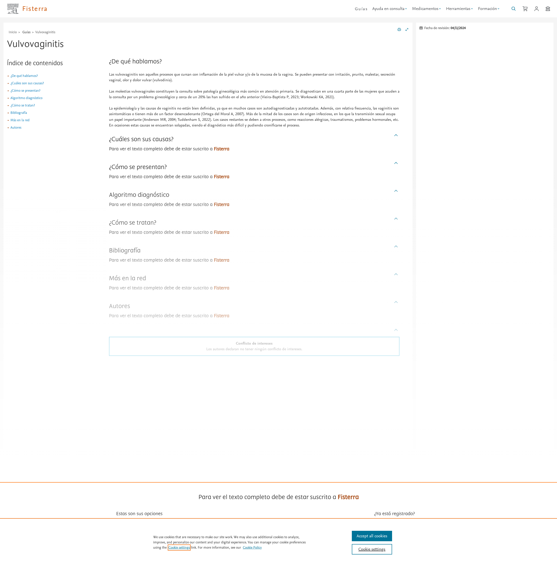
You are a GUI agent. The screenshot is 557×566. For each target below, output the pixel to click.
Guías (361, 9)
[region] (278, 542)
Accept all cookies (372, 536)
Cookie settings (179, 547)
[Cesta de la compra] (525, 9)
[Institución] (548, 9)
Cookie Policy (252, 547)
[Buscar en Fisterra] (513, 9)
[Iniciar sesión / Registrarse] (536, 9)
